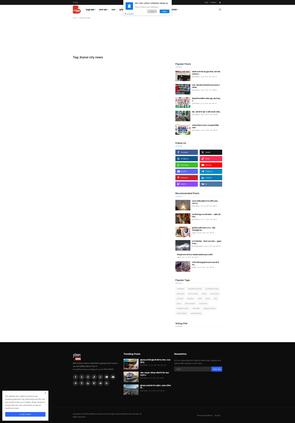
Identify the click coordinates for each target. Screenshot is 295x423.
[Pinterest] (81, 383)
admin (194, 233)
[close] (45, 393)
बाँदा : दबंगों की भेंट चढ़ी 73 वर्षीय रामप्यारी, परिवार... (206, 112)
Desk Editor (196, 77)
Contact (75, 2)
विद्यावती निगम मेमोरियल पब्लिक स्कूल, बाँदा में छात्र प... (206, 99)
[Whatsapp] (100, 377)
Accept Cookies (25, 414)
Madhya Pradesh (183, 308)
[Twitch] (94, 383)
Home (75, 18)
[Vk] (100, 383)
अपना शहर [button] (103, 9)
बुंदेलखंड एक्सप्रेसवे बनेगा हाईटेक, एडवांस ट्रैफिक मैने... (155, 386)
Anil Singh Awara (197, 246)
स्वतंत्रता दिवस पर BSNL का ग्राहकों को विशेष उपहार (205, 126)
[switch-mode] (220, 2)
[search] (220, 9)
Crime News (203, 303)
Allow (165, 11)
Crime (200, 298)
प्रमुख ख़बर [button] (90, 9)
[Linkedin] (88, 383)
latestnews (180, 294)
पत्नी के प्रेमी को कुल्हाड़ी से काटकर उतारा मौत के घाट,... (205, 263)
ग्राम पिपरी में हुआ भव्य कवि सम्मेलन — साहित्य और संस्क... (206, 215)
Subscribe (217, 369)
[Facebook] (75, 377)
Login (206, 2)
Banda (204, 294)
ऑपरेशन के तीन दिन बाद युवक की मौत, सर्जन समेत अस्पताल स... (206, 73)
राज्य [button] (113, 9)
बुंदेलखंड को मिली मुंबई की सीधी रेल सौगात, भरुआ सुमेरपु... (155, 361)
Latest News (214, 294)
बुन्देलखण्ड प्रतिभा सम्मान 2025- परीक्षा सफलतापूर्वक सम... (203, 229)
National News (190, 303)
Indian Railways (196, 313)
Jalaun (179, 303)
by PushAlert (130, 14)
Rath (215, 298)
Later (152, 11)
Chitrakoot (180, 289)
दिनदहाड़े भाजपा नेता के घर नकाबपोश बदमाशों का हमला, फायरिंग (195, 255)
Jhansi (208, 298)
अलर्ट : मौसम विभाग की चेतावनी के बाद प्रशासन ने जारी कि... (206, 86)
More (174, 9)
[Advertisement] (147, 38)
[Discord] (112, 377)
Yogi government (209, 308)
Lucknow (180, 298)
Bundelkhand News (195, 289)
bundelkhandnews (212, 289)
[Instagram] (88, 377)
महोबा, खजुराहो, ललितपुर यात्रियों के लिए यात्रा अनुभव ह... (154, 374)
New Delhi (196, 308)
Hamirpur (190, 298)
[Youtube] (106, 377)
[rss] (106, 383)
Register (213, 2)
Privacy (217, 415)
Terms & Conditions (204, 415)
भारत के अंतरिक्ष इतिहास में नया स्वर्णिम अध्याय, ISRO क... (205, 202)
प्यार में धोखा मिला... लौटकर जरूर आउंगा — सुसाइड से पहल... (206, 242)
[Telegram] (75, 383)
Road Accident (182, 313)
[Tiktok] (94, 377)
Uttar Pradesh (193, 294)
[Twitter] (81, 377)
